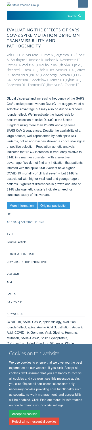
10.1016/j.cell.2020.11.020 (25, 222)
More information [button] (22, 205)
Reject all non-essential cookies (34, 421)
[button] (83, 4)
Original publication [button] (53, 205)
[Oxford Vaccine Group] (23, 3)
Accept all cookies (24, 414)
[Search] (79, 15)
